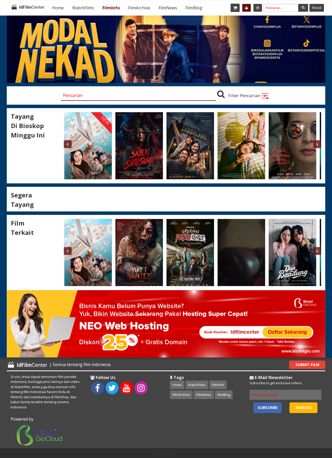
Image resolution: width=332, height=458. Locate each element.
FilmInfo (111, 8)
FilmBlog (193, 8)
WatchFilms (83, 8)
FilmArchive (139, 8)
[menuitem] (58, 8)
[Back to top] (315, 425)
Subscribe (268, 407)
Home (58, 8)
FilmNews (167, 8)
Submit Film (307, 364)
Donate (304, 407)
